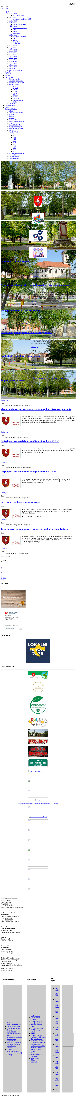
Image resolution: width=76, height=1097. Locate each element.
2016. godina (57, 1034)
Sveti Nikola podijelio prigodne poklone (21, 356)
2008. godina (57, 989)
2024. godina (57, 1079)
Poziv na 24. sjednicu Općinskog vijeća (20, 502)
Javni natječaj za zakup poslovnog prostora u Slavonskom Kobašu (34, 529)
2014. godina (57, 1023)
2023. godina (57, 1073)
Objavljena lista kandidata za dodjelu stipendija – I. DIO (29, 471)
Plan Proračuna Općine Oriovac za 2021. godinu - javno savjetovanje (36, 409)
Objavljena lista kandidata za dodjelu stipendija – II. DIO (30, 441)
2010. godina (57, 1000)
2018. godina (57, 1045)
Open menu (4, 8)
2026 (56, 1089)
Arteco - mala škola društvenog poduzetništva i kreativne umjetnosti (35, 285)
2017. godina (57, 1039)
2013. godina (57, 1017)
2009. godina (57, 994)
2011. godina (57, 1006)
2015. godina (57, 1028)
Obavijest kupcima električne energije (20, 310)
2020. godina (57, 1056)
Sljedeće (3, 578)
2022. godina (57, 1067)
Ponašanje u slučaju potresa (15, 261)
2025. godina (57, 1084)
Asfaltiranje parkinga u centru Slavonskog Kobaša (26, 332)
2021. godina (57, 1062)
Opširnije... (34, 276)
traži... (3, 6)
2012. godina (57, 1011)
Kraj (2, 579)
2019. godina (57, 1051)
